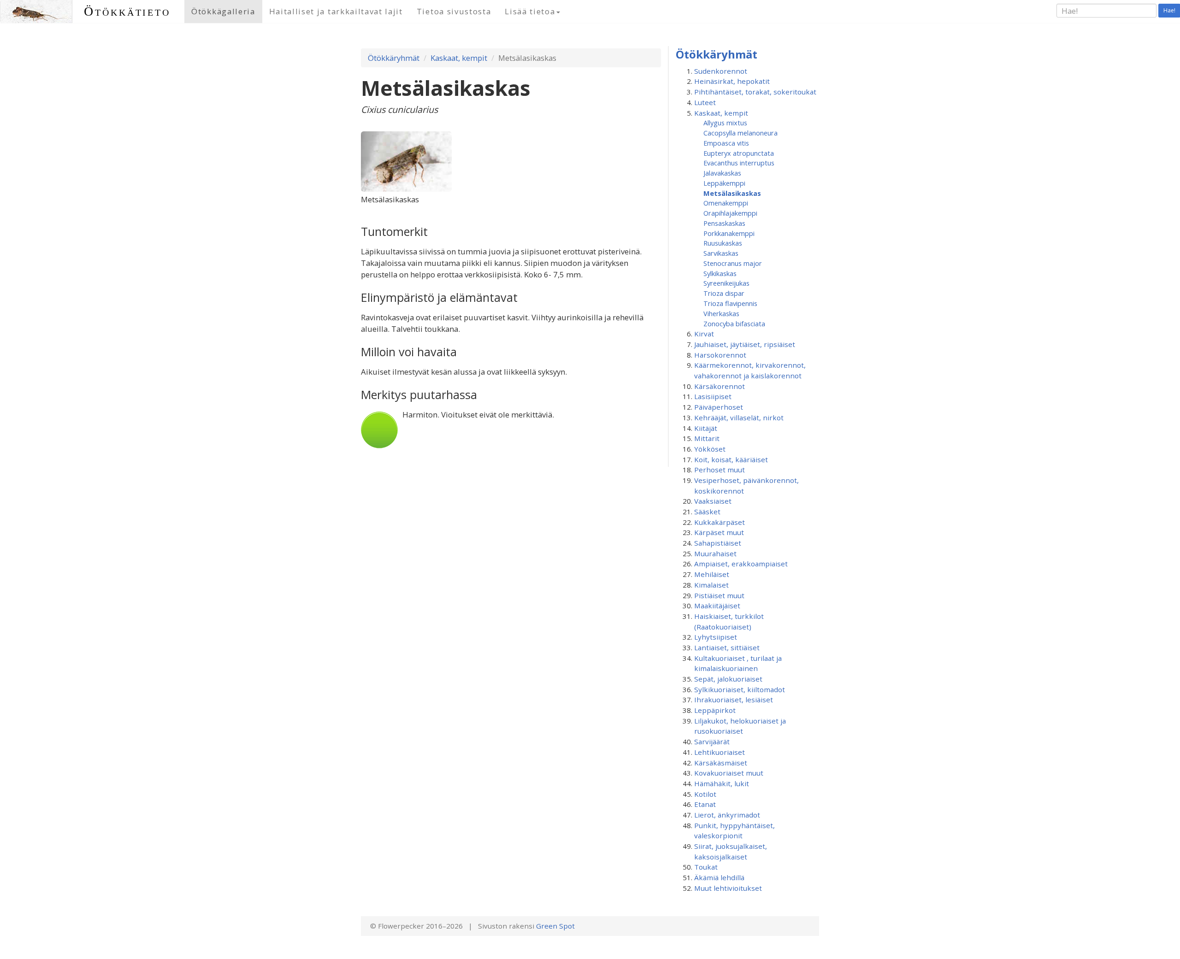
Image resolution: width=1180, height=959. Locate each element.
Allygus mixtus (725, 122)
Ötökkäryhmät (393, 58)
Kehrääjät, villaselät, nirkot (739, 417)
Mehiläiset (711, 574)
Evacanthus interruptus (738, 162)
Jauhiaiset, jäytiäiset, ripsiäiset (744, 344)
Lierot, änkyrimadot (727, 814)
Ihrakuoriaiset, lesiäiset (733, 699)
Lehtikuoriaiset (719, 752)
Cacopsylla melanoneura (740, 132)
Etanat (705, 804)
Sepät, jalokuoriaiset (728, 678)
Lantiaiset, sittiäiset (727, 647)
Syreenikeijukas (726, 283)
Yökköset (710, 448)
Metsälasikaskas (732, 193)
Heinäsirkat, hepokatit (732, 81)
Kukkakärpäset (719, 522)
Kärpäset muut (719, 532)
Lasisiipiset (713, 396)
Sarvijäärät (712, 741)
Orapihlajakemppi (730, 213)
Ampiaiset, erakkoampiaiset (741, 563)
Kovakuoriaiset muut (728, 772)
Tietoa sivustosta (454, 11)
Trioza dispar (723, 293)
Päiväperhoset (718, 407)
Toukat (706, 866)
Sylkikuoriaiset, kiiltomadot (739, 689)
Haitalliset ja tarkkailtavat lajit (336, 11)
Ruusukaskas (722, 242)
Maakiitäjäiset (717, 605)
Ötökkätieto (127, 11)
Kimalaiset (711, 584)
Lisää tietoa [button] (530, 11)
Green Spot (555, 925)
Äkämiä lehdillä (719, 877)
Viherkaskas (721, 313)
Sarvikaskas (720, 253)
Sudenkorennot (720, 71)
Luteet (705, 102)
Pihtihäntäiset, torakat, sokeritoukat (755, 91)
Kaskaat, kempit (459, 58)
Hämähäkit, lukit (721, 783)
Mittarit (707, 438)
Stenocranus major (732, 263)
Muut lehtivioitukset (728, 888)
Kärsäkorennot (719, 386)
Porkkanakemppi (729, 233)
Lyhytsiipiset (715, 636)
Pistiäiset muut (719, 595)
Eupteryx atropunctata (738, 153)
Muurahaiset (715, 553)
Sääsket (707, 511)
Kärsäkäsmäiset (720, 762)
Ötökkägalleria (223, 11)
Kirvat (704, 333)
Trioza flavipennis (730, 303)
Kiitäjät (705, 428)
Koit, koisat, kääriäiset (731, 459)
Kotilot (705, 794)
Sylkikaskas (720, 273)
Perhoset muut (719, 469)
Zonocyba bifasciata (734, 323)
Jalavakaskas (722, 172)
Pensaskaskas (724, 223)
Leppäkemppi (724, 183)
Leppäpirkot (715, 710)
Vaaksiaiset (713, 501)
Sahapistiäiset (717, 542)
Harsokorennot (720, 354)
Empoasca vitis (726, 142)
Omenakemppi (725, 202)
